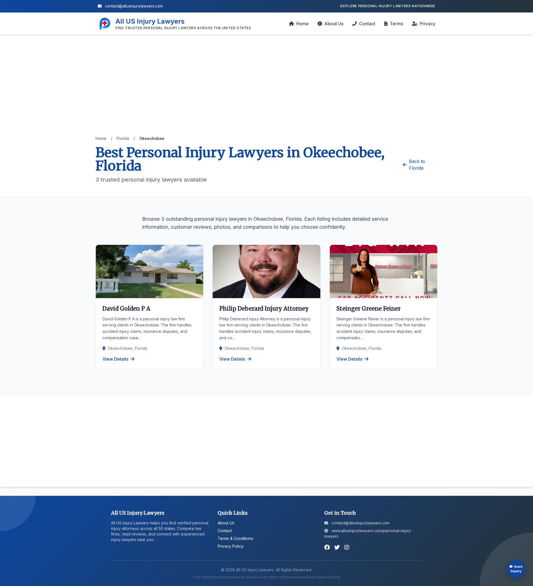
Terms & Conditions (235, 538)
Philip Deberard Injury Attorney (264, 308)
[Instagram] (346, 547)
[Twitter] (337, 547)
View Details (115, 359)
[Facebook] (327, 547)
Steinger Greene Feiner (368, 308)
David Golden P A (126, 308)
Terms (396, 23)
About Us (333, 23)
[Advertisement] (266, 90)
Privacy (427, 23)
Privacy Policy (230, 546)
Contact (367, 23)
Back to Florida (417, 165)
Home (302, 23)
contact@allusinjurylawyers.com (133, 6)
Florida (123, 138)
